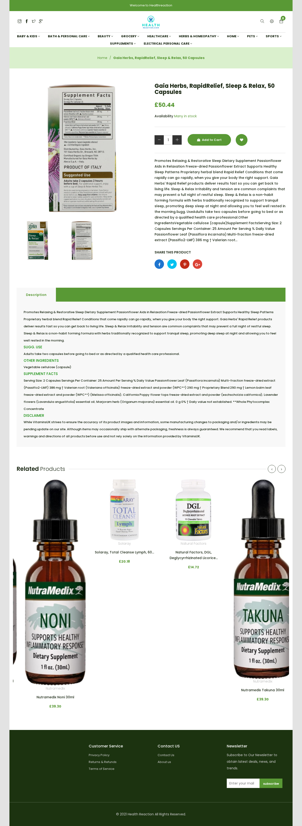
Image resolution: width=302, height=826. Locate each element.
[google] (41, 21)
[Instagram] (34, 21)
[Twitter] (19, 21)
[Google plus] (197, 264)
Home (102, 57)
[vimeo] (184, 264)
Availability (164, 116)
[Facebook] (27, 21)
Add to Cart (211, 140)
